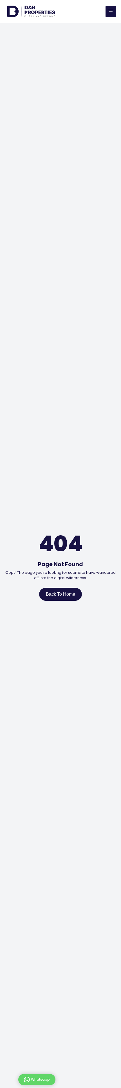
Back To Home (60, 594)
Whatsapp (40, 1079)
